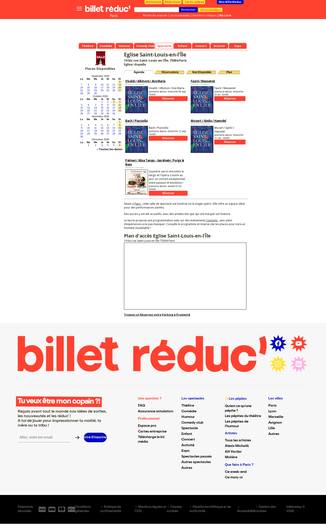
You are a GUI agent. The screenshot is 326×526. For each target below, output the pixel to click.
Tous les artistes (238, 440)
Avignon (275, 423)
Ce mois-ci (234, 477)
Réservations (170, 72)
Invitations (153, 2)
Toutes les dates (110, 149)
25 (107, 90)
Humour (188, 417)
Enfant (186, 434)
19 (113, 87)
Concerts (212, 220)
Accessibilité (246, 511)
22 (88, 90)
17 (102, 87)
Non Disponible (201, 72)
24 (102, 90)
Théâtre (187, 406)
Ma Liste (225, 15)
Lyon (272, 411)
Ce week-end (236, 472)
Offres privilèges (210, 9)
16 (95, 87)
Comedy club (192, 423)
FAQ (141, 406)
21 (81, 90)
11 (107, 84)
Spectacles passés (196, 457)
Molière (231, 457)
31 (113, 113)
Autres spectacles (196, 462)
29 (88, 93)
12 (113, 84)
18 (107, 87)
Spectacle (189, 428)
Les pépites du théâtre (243, 416)
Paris (114, 15)
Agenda (139, 72)
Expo (185, 451)
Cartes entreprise (152, 432)
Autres (186, 468)
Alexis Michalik (237, 446)
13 (119, 84)
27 (119, 90)
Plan (229, 72)
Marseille (275, 417)
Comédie (188, 411)
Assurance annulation (155, 411)
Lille (271, 428)
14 (81, 87)
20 (119, 87)
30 (95, 93)
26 (113, 90)
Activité (187, 445)
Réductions (173, 2)
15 (88, 87)
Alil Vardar (233, 452)
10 (102, 84)
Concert (188, 440)
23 (95, 90)
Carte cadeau (194, 2)
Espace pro (147, 426)
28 (81, 93)
